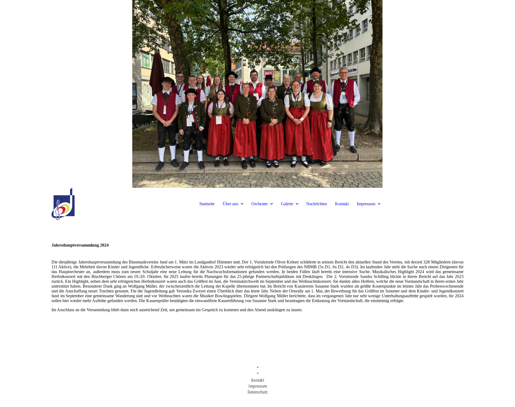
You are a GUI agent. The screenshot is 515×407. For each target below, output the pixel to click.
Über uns (230, 203)
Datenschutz (258, 392)
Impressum (366, 203)
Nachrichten (316, 203)
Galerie (287, 203)
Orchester (259, 203)
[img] (257, 94)
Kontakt (342, 203)
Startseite (207, 203)
